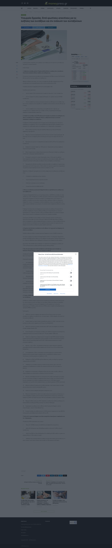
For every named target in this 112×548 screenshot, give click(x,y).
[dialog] (56, 274)
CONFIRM (47, 289)
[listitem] (56, 270)
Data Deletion (49, 293)
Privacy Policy (62, 293)
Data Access (56, 293)
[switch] (70, 273)
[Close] (76, 254)
